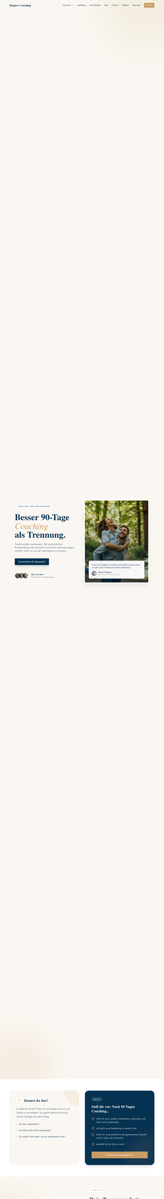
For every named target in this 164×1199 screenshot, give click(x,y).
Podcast (115, 5)
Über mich (136, 5)
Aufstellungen (95, 5)
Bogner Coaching (20, 5)
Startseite (67, 5)
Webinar (125, 5)
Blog (106, 5)
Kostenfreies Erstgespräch (32, 561)
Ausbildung (81, 5)
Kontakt (149, 5)
